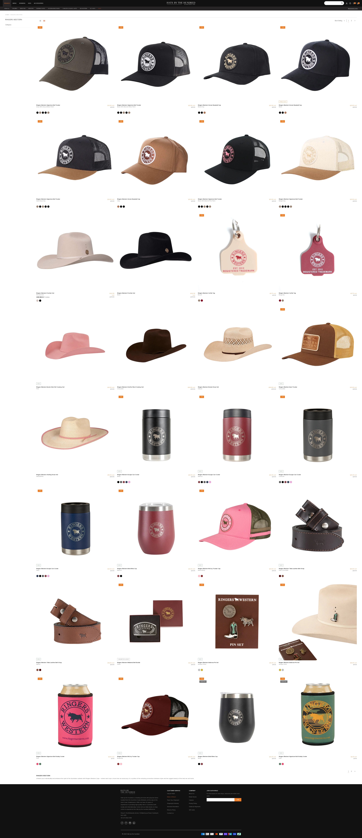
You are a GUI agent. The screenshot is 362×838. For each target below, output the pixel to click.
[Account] (346, 3)
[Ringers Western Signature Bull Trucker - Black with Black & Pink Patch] (43, 113)
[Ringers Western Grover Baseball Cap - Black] (202, 113)
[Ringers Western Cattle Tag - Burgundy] (202, 300)
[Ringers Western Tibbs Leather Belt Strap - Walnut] (283, 576)
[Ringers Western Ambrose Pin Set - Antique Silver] (199, 670)
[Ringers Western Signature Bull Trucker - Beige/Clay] (40, 113)
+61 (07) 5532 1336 (126, 818)
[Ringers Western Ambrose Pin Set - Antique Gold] (202, 670)
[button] (112, 28)
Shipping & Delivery (173, 803)
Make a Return (171, 797)
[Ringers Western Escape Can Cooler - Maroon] (124, 482)
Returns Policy (171, 810)
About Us (191, 793)
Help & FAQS (171, 793)
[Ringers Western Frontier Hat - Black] (40, 300)
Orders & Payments (194, 806)
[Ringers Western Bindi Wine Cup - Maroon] (118, 576)
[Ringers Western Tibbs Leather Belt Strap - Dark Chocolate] (280, 576)
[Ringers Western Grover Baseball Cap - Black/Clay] (199, 113)
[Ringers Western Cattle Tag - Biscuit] (199, 300)
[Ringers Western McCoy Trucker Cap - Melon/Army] (199, 576)
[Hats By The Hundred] (181, 3)
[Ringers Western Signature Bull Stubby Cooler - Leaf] (40, 764)
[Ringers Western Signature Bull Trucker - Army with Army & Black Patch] (37, 113)
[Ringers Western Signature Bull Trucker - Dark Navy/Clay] (48, 113)
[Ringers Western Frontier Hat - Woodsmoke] (37, 300)
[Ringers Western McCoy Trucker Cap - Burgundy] (202, 576)
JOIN (238, 799)
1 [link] (348, 21)
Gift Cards (192, 810)
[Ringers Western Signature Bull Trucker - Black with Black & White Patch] (45, 113)
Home (7, 14)
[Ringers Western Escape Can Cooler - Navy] (126, 482)
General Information (173, 806)
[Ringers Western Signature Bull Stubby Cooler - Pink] (37, 764)
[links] (122, 822)
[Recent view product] (350, 3)
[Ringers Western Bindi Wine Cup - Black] (121, 576)
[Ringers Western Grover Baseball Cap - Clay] (204, 113)
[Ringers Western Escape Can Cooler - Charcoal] (121, 482)
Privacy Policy (193, 803)
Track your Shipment (173, 800)
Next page (355, 20)
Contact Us (170, 813)
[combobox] (334, 3)
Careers (191, 800)
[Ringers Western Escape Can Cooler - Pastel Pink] (129, 482)
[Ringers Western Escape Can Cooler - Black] (118, 482)
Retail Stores (193, 797)
